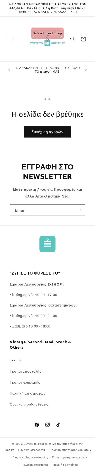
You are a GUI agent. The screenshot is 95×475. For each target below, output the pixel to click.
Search (15, 360)
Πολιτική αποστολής (35, 464)
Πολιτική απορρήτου (31, 450)
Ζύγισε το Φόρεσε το (38, 443)
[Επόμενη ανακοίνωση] (86, 69)
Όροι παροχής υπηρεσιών (69, 457)
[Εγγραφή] (79, 210)
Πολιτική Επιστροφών (27, 393)
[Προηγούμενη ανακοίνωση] (9, 69)
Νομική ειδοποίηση (65, 464)
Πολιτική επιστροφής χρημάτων (70, 450)
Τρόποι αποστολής (25, 371)
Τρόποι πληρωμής (25, 382)
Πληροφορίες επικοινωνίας (30, 457)
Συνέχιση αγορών (47, 131)
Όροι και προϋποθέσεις (29, 404)
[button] (9, 39)
